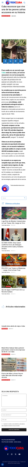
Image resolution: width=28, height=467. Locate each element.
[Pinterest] (15, 61)
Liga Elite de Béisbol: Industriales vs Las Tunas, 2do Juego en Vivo (14, 222)
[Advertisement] (14, 27)
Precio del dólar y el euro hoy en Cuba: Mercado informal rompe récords (12, 375)
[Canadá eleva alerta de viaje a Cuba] (14, 317)
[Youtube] (19, 454)
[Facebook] (5, 61)
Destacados (4, 240)
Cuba (4, 73)
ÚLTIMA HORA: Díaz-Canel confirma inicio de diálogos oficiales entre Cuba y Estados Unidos (12, 246)
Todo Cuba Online (6, 225)
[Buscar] (24, 198)
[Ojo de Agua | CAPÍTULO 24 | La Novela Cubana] (14, 281)
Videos (3, 287)
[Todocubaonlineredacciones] (5, 188)
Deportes (4, 218)
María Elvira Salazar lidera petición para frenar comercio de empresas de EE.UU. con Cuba (13, 350)
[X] (10, 61)
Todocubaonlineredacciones (17, 185)
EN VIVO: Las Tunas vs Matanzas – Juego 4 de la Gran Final (13, 269)
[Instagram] (11, 454)
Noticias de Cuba (6, 15)
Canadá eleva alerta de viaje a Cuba (13, 326)
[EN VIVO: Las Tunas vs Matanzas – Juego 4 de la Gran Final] (14, 260)
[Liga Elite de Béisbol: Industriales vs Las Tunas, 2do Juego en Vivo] (14, 213)
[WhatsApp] (20, 61)
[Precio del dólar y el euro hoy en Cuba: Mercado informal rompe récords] (14, 364)
